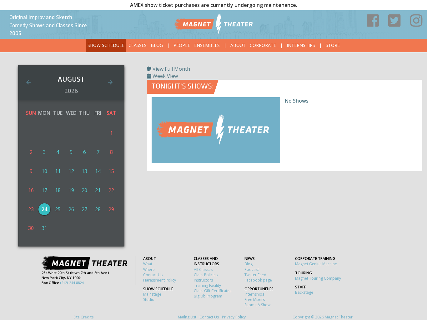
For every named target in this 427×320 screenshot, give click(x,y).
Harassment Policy (159, 280)
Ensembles (207, 45)
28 (98, 209)
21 (98, 190)
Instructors (203, 280)
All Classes (203, 269)
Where (149, 269)
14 (98, 171)
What (147, 264)
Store (333, 45)
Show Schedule (106, 45)
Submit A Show (257, 304)
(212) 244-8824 (71, 282)
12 (71, 171)
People (181, 45)
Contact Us (153, 274)
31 (44, 228)
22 (111, 190)
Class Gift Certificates (212, 290)
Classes (137, 45)
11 (58, 171)
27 (84, 209)
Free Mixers (254, 299)
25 (58, 209)
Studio (148, 299)
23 (31, 209)
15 (111, 171)
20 (84, 190)
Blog (157, 45)
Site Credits (83, 317)
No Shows (297, 100)
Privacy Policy (234, 317)
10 (44, 171)
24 (44, 209)
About (238, 45)
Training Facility (207, 285)
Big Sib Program (208, 296)
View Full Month (170, 68)
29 (111, 209)
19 (71, 190)
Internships (301, 45)
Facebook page (258, 280)
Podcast (251, 269)
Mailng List (187, 317)
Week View (164, 76)
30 (31, 228)
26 (71, 209)
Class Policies (206, 274)
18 (58, 190)
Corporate (263, 45)
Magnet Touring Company (318, 278)
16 (31, 190)
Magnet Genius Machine (316, 264)
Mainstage (152, 294)
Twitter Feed (255, 274)
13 (84, 171)
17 (44, 190)
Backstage (304, 292)
